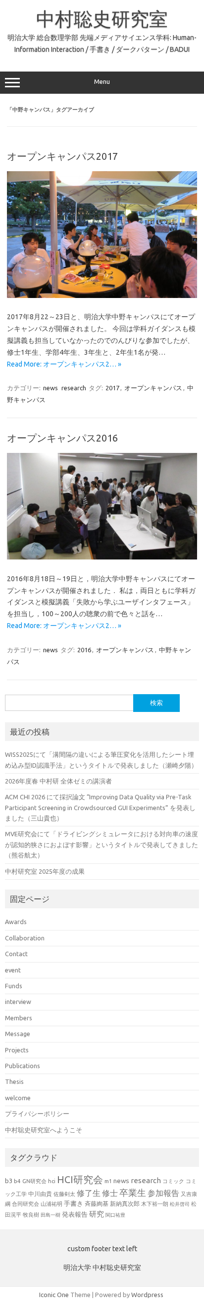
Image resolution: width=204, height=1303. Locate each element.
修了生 (89, 1193)
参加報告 (163, 1193)
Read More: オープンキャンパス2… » (64, 364)
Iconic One (54, 1294)
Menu (102, 81)
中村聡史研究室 (102, 18)
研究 (96, 1214)
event (13, 970)
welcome (18, 1097)
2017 (112, 387)
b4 (17, 1181)
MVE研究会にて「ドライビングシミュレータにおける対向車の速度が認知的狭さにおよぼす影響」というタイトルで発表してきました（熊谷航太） (101, 844)
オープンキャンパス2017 (62, 156)
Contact (16, 953)
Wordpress (147, 1294)
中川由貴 (40, 1194)
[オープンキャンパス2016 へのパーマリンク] (102, 557)
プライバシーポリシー (37, 1113)
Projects (17, 1049)
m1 (108, 1181)
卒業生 (132, 1192)
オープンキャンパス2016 (62, 438)
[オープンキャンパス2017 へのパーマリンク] (102, 295)
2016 (84, 649)
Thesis (14, 1081)
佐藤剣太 (64, 1194)
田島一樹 (50, 1215)
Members (18, 1017)
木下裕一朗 (154, 1204)
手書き (73, 1203)
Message (17, 1033)
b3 (8, 1180)
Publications (22, 1065)
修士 (110, 1193)
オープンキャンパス (153, 387)
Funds (13, 985)
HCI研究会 (80, 1179)
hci (51, 1181)
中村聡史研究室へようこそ (43, 1129)
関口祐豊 (115, 1215)
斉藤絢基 (96, 1203)
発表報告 (75, 1214)
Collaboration (25, 937)
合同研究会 (25, 1204)
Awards (16, 921)
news (50, 387)
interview (18, 1001)
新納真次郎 (125, 1203)
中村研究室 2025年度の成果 (45, 871)
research (73, 387)
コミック (173, 1181)
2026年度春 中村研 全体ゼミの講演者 (58, 781)
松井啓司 (180, 1204)
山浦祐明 (51, 1203)
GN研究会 (34, 1181)
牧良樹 (31, 1215)
